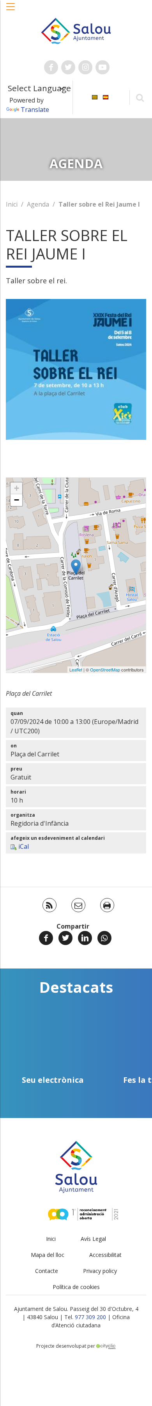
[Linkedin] (85, 938)
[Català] (94, 97)
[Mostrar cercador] (140, 97)
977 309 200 (90, 1317)
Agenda (38, 204)
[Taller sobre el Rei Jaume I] (76, 567)
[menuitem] (94, 97)
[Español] (105, 97)
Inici (12, 204)
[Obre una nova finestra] (51, 67)
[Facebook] (46, 938)
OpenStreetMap (105, 669)
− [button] (16, 500)
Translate (35, 109)
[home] (76, 30)
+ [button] (16, 488)
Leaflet (75, 669)
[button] (11, 10)
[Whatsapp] (104, 938)
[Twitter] (65, 938)
